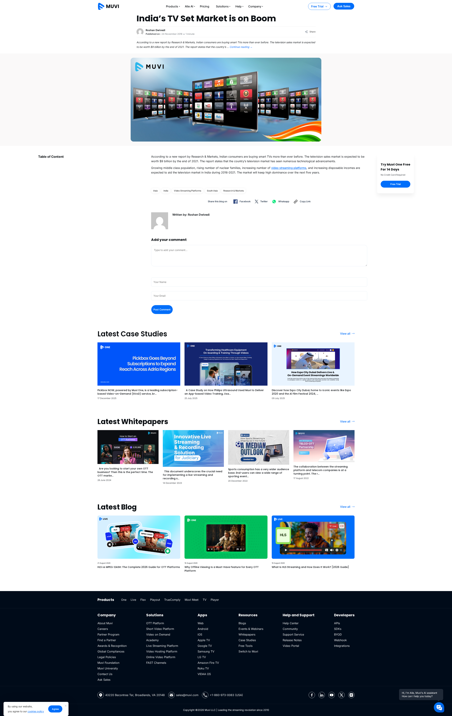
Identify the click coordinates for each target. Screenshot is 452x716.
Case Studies (247, 640)
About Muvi (105, 623)
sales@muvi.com (187, 695)
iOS (200, 634)
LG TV (202, 657)
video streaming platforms (288, 168)
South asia (212, 190)
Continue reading (241, 46)
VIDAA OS (204, 674)
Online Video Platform (160, 657)
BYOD (338, 634)
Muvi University (107, 668)
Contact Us (104, 674)
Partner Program (108, 634)
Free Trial (317, 6)
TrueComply (172, 599)
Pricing (204, 6)
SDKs (337, 629)
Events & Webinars (251, 629)
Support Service (293, 634)
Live (133, 599)
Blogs (242, 623)
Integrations (342, 646)
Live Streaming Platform (162, 646)
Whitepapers (247, 634)
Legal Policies (106, 657)
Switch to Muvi (248, 651)
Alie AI (189, 6)
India (165, 190)
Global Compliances (110, 651)
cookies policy (36, 711)
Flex (143, 599)
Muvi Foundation (108, 662)
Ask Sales (343, 6)
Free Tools (245, 646)
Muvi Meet (191, 599)
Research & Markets (233, 190)
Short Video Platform (160, 629)
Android (203, 629)
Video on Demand (158, 634)
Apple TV (204, 640)
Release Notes (292, 640)
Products (172, 6)
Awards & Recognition (112, 646)
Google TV (205, 646)
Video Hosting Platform (161, 651)
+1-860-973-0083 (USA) (226, 695)
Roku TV (203, 668)
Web (201, 623)
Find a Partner (106, 640)
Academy (152, 640)
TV (204, 599)
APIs (337, 623)
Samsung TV (206, 651)
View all (345, 333)
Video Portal (291, 646)
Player (215, 599)
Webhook (340, 640)
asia (155, 190)
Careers (102, 629)
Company (254, 6)
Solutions (222, 6)
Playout (155, 599)
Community (290, 629)
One (123, 599)
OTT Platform (155, 623)
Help (238, 6)
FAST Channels (156, 662)
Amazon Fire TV (208, 662)
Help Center (291, 623)
